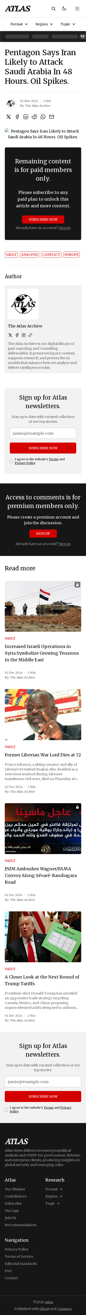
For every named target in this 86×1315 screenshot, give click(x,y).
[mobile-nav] (77, 8)
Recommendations (21, 1225)
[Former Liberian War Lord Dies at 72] (43, 714)
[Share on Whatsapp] (43, 117)
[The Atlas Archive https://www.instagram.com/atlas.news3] (23, 335)
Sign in (64, 228)
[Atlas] (18, 8)
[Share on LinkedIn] (26, 117)
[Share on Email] (51, 117)
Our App (12, 1210)
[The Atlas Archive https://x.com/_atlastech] (10, 335)
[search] (53, 8)
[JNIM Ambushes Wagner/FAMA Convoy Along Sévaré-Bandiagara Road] (43, 828)
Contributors (16, 1196)
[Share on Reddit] (34, 117)
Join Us (10, 1218)
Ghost (44, 1309)
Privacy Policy (25, 463)
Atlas (49, 1302)
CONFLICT (51, 254)
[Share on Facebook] (17, 117)
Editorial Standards (21, 1264)
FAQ (8, 1271)
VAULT (11, 254)
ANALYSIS (29, 254)
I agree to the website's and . (40, 461)
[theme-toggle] (64, 8)
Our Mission (15, 1189)
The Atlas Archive (37, 105)
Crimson (64, 1309)
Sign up (43, 533)
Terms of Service (19, 1256)
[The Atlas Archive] (10, 103)
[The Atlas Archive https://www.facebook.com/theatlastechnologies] (17, 335)
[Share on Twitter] (8, 117)
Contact (11, 1278)
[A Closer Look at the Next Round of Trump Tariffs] (43, 936)
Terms (54, 459)
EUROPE (71, 254)
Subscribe (13, 1203)
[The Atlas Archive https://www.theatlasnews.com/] (30, 335)
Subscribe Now (43, 219)
